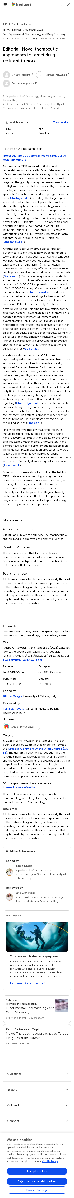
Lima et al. (34, 423)
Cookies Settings (37, 1190)
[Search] (60, 4)
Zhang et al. (12, 465)
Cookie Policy (50, 1161)
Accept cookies (37, 1171)
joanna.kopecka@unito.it (20, 787)
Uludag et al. (19, 198)
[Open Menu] (5, 4)
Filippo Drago (12, 696)
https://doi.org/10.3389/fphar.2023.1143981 (44, 38)
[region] (37, 1165)
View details (60, 122)
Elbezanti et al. (14, 241)
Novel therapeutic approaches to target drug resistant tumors (34, 157)
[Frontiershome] (22, 4)
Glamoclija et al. (27, 403)
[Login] (69, 4)
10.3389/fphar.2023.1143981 (23, 659)
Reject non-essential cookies (37, 1181)
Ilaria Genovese (13, 708)
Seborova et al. (39, 292)
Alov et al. (31, 348)
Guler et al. (11, 276)
